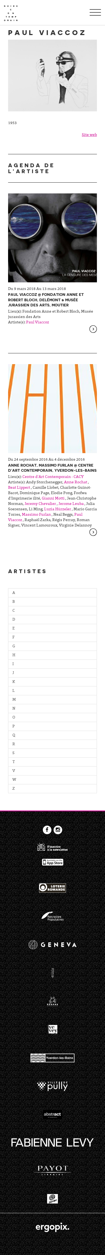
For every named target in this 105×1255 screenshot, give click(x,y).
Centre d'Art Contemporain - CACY (53, 477)
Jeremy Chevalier (40, 504)
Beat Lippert (19, 488)
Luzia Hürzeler (57, 509)
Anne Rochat (75, 482)
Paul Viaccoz (37, 322)
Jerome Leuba (71, 504)
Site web (89, 135)
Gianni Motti (53, 499)
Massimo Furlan (36, 515)
